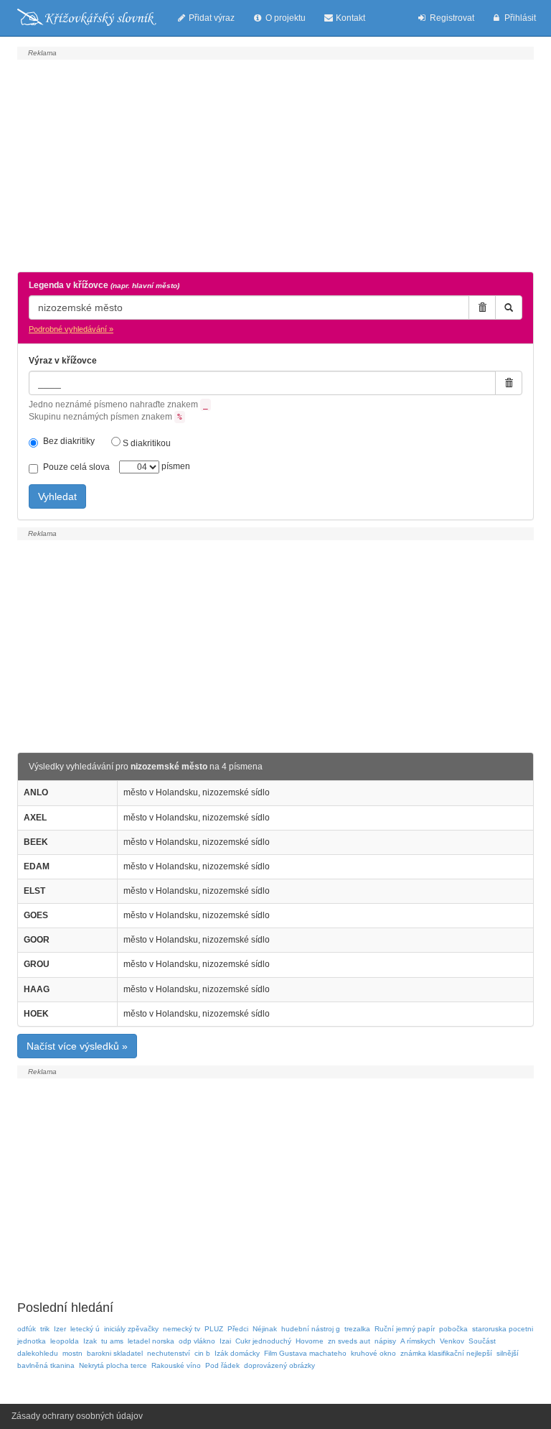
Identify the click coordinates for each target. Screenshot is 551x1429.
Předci (237, 1329)
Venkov (452, 1341)
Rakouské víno (176, 1365)
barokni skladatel (115, 1353)
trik (45, 1329)
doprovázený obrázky (279, 1365)
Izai (225, 1341)
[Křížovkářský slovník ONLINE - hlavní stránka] (86, 18)
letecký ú (85, 1329)
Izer (60, 1329)
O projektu (284, 18)
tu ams (112, 1341)
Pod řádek (222, 1365)
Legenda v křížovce (104, 285)
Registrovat (451, 18)
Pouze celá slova (76, 467)
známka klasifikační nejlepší (446, 1353)
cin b (202, 1353)
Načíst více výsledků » (77, 1046)
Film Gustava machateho (305, 1353)
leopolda (64, 1341)
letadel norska (151, 1341)
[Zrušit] (482, 307)
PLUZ (213, 1329)
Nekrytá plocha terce (113, 1365)
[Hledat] (508, 307)
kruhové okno (373, 1353)
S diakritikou (146, 443)
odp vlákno (197, 1341)
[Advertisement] (275, 163)
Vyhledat (57, 496)
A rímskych (417, 1341)
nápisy (385, 1341)
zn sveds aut (349, 1341)
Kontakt (349, 18)
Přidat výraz (211, 18)
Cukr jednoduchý (263, 1341)
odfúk (26, 1329)
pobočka (453, 1329)
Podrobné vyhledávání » (71, 329)
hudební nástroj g (310, 1329)
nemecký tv (181, 1329)
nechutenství (168, 1353)
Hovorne (310, 1341)
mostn (72, 1353)
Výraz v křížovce (63, 361)
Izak (90, 1341)
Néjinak (265, 1329)
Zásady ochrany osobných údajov (77, 1416)
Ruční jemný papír (405, 1329)
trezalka (357, 1329)
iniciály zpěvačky (131, 1329)
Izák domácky (237, 1353)
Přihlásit (519, 18)
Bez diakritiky (69, 441)
